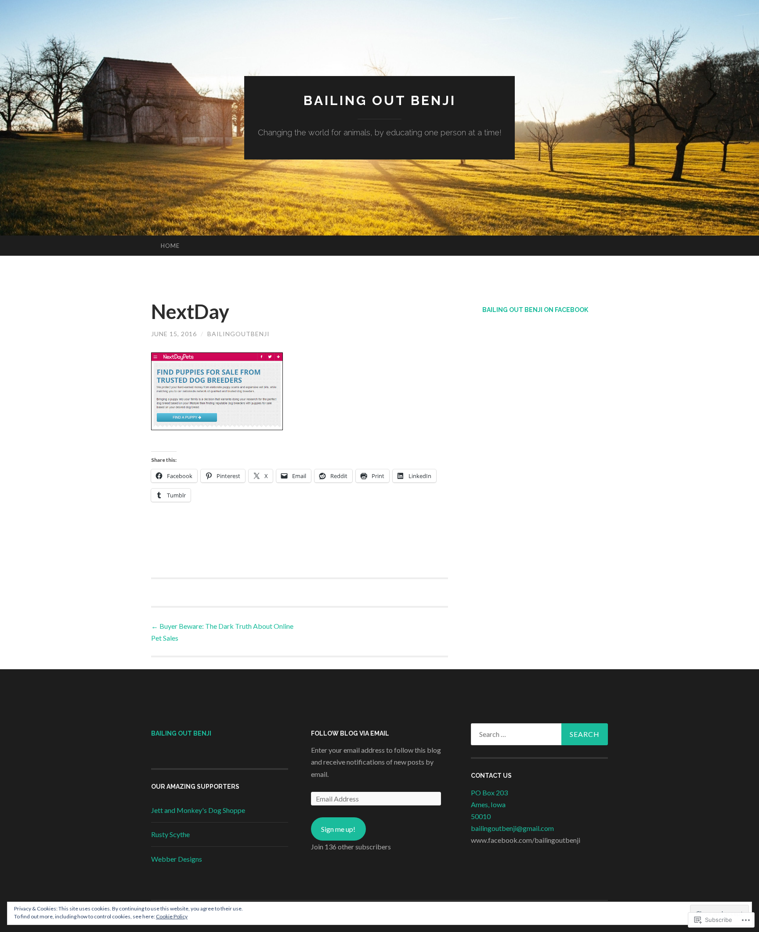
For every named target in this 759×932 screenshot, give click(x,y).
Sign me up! (338, 829)
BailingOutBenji (238, 333)
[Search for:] (539, 734)
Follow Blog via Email (350, 733)
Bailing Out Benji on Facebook (535, 309)
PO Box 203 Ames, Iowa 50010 (489, 804)
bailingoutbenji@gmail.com (512, 828)
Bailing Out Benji (181, 733)
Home (170, 245)
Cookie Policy (172, 916)
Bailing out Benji (380, 100)
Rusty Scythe (170, 834)
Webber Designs (176, 859)
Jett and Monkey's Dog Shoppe (198, 810)
